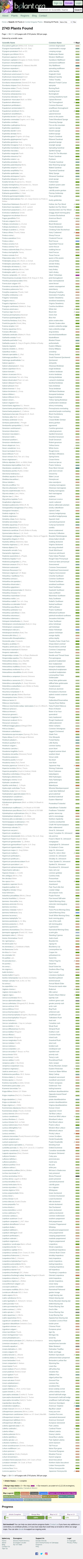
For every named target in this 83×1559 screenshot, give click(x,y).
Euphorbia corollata (10, 122)
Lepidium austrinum (12, 1218)
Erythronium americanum (16, 74)
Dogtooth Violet (55, 74)
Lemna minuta (10, 1199)
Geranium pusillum (10, 440)
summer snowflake (56, 1287)
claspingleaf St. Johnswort (59, 844)
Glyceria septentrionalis (14, 491)
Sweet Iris (52, 958)
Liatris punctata (10, 1304)
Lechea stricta (14, 1179)
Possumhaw (53, 878)
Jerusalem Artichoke (56, 618)
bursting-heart (54, 91)
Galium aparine (9, 363)
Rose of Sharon (55, 709)
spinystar (52, 85)
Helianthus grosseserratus (16, 590)
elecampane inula (56, 893)
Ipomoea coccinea (10, 907)
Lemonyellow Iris (55, 949)
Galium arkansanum (13, 366)
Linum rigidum (10, 1375)
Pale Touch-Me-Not (56, 887)
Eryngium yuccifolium (13, 54)
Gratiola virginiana (10, 516)
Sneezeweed (54, 564)
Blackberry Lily (54, 947)
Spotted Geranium (56, 434)
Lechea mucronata (11, 1173)
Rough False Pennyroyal (58, 559)
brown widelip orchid (57, 1389)
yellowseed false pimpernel (59, 1358)
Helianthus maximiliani (14, 596)
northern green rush (56, 1000)
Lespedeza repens (16, 1267)
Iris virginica (7, 969)
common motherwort (56, 1216)
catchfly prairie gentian (57, 190)
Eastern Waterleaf (55, 800)
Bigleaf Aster (54, 187)
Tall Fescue (53, 1446)
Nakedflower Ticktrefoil (57, 808)
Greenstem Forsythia (57, 295)
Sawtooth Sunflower (56, 590)
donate (21, 1529)
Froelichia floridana (14, 320)
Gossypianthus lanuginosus (17, 508)
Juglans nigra (8, 995)
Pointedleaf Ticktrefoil (57, 803)
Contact (43, 15)
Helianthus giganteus (11, 587)
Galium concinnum (15, 377)
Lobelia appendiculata (13, 1426)
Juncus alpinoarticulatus (14, 1000)
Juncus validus (11, 1060)
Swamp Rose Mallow (57, 703)
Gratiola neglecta (10, 513)
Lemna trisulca (8, 1207)
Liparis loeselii (11, 1392)
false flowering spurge (57, 165)
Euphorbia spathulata (12, 173)
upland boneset (55, 114)
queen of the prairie (56, 258)
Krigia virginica (11, 1105)
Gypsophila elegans (13, 539)
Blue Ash (52, 318)
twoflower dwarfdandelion (59, 1091)
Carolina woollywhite (57, 822)
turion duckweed (55, 1210)
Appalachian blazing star (58, 1318)
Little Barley (53, 743)
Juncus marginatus (12, 1040)
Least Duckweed (55, 1199)
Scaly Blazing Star (56, 1315)
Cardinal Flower (55, 1428)
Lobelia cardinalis (10, 1428)
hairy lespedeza (55, 1258)
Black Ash (53, 312)
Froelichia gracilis (14, 323)
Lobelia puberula (11, 1434)
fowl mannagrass (55, 493)
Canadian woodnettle (57, 1150)
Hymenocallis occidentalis (18, 819)
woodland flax (54, 1386)
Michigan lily (53, 1335)
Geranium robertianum (11, 442)
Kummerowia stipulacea (18, 1108)
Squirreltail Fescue (56, 244)
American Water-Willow (58, 1071)
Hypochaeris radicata (11, 870)
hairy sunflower (55, 593)
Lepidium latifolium (10, 1230)
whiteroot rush (54, 1012)
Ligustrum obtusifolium (17, 1324)
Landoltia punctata (22, 1148)
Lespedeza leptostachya (15, 1261)
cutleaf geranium (55, 431)
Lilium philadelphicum (11, 1338)
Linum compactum (13, 1363)
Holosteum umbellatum (12, 731)
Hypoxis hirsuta (12, 873)
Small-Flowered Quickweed (59, 357)
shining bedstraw (55, 377)
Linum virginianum (10, 1386)
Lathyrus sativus (9, 1167)
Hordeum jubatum (10, 740)
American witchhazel (57, 553)
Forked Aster (54, 182)
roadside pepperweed (57, 1238)
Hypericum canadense (11, 833)
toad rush (52, 1020)
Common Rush (54, 1035)
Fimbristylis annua (17, 261)
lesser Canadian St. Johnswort (60, 833)
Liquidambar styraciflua (12, 1403)
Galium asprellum (11, 369)
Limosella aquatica (10, 1346)
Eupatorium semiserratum (13, 108)
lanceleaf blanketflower (58, 335)
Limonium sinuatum (13, 1343)
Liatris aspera (10, 1295)
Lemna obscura (14, 1201)
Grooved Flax (54, 1380)
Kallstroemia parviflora (16, 1074)
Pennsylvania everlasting (58, 408)
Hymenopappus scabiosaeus (16, 822)
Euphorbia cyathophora (14, 125)
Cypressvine (53, 927)
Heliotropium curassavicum (13, 627)
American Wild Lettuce (57, 1116)
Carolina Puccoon (56, 1414)
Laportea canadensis (15, 1150)
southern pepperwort (57, 1218)
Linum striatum (10, 1377)
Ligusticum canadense (15, 1321)
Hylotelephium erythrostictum (19, 813)
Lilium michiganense (12, 1335)
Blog (34, 15)
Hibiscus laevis (9, 700)
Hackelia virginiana (15, 545)
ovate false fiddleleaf (57, 791)
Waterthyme (53, 785)
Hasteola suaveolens (14, 556)
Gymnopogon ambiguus (25, 536)
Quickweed (53, 360)
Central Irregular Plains (33, 22)
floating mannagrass (56, 491)
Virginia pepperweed (57, 1241)
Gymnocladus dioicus (15, 533)
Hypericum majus (15, 850)
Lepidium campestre (15, 1221)
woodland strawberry (57, 301)
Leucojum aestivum (10, 1287)
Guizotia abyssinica (14, 528)
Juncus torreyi (10, 1057)
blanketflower (54, 337)
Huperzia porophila (19, 771)
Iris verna (6, 966)
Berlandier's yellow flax (58, 1360)
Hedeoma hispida (11, 559)
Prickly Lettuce (54, 1133)
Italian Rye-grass (55, 1448)
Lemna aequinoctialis (13, 1193)
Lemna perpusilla (10, 1204)
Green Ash (53, 315)
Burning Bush (54, 88)
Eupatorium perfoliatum (12, 105)
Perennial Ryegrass (56, 1451)
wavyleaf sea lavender (57, 1343)
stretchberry (53, 289)
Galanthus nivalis (9, 352)
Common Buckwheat (57, 215)
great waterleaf (54, 794)
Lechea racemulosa (12, 1176)
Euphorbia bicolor (16, 117)
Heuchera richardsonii (13, 692)
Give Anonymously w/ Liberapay (47, 1543)
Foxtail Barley (54, 740)
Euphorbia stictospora (14, 176)
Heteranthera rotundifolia (17, 672)
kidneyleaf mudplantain (58, 669)
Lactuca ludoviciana (15, 1125)
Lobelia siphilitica (10, 1437)
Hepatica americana (16, 647)
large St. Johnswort (56, 850)
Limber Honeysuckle (57, 1465)
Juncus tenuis (10, 1054)
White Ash (53, 309)
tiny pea (52, 1165)
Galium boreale (9, 372)
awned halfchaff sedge (57, 1394)
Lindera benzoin (12, 1355)
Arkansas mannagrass (57, 488)
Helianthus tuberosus (11, 618)
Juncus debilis (10, 1026)
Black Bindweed (55, 224)
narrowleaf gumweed (57, 522)
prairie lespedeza (55, 1261)
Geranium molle (9, 437)
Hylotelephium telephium (16, 816)
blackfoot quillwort (56, 978)
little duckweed (54, 1201)
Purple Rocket (54, 896)
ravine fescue (54, 247)
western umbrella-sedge (58, 326)
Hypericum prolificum (11, 859)
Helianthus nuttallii (15, 601)
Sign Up (58, 3)
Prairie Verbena (55, 465)
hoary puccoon (54, 1411)
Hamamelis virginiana (11, 553)
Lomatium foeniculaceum (21, 1460)
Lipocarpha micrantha (17, 1400)
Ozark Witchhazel (55, 550)
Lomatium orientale (17, 1463)
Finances (39, 1544)
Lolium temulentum (10, 1457)
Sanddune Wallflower (57, 60)
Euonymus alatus (15, 88)
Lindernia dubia (13, 1358)
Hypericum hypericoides (15, 847)
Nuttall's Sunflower (56, 601)
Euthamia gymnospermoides (16, 196)
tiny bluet (52, 760)
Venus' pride (53, 757)
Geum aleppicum (11, 445)
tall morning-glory (55, 924)
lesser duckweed (55, 1193)
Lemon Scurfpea (55, 1136)
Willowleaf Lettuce (56, 1131)
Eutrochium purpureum (17, 210)
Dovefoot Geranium (56, 437)
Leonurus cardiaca (10, 1216)
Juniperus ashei (13, 1063)
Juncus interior (11, 1037)
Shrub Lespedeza (55, 1247)
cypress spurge (55, 128)
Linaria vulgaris (10, 1352)
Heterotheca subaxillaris (20, 686)
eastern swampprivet (57, 286)
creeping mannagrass (57, 485)
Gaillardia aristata (11, 337)
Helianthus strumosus (11, 615)
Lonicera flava (9, 1468)
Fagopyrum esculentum (14, 215)
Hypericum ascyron (10, 830)
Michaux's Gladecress (57, 1170)
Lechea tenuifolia (11, 1182)
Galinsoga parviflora (12, 357)
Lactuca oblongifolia (12, 1128)
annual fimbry (54, 261)
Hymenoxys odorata (11, 827)
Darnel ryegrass (55, 1457)
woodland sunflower (56, 584)
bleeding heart (54, 1145)
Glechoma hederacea (11, 474)
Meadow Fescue (55, 1454)
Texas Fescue (54, 255)
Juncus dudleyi (11, 1032)
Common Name (55, 43)
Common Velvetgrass (57, 729)
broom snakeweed (56, 530)
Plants (14, 15)
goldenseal (53, 782)
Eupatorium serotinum (13, 111)
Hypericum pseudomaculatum (16, 861)
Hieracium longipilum (12, 717)
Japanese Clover (55, 1111)
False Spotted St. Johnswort (59, 861)
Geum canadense (11, 448)
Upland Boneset (55, 100)
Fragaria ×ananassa (10, 298)
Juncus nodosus (9, 1046)
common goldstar (55, 873)
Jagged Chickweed (56, 731)
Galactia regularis (9, 346)
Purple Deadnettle (56, 1142)
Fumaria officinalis (10, 332)
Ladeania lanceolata (20, 1136)
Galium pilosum (10, 386)
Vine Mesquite (54, 737)
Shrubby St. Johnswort (57, 859)
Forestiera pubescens (12, 289)
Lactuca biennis (15, 1114)
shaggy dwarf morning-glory (59, 213)
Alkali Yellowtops (55, 275)
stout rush (52, 1043)
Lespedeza (53, 1244)
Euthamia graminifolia (14, 193)
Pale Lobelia (54, 1426)
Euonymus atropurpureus (14, 94)
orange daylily (54, 635)
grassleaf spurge (55, 142)
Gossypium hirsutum (11, 511)
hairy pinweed (54, 1173)
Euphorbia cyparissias (11, 128)
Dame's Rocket (55, 652)
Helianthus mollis (11, 598)
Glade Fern (53, 734)
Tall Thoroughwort (56, 102)
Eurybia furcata (16, 182)
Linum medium (14, 1369)
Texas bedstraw (55, 389)
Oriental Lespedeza (56, 1275)
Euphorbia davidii (11, 131)
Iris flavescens (10, 949)
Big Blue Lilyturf (55, 1409)
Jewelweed (53, 884)
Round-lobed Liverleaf (57, 647)
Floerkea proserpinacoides (15, 281)
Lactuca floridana (13, 1119)
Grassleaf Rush (55, 1040)
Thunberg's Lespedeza (57, 1272)
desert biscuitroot (55, 1460)
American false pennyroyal (59, 562)
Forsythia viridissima (12, 295)
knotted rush (53, 1046)
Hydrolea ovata (14, 791)
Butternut (52, 989)
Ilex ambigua (12, 876)
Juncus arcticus (10, 1006)
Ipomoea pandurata (14, 921)
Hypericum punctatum (12, 864)
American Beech (55, 218)
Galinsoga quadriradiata (13, 360)
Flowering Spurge (56, 122)
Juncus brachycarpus (13, 1012)
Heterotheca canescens (17, 680)
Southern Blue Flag (56, 969)
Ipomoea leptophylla (12, 918)
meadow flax (54, 1372)
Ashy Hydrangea (55, 780)
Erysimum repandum (11, 68)
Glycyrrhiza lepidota (12, 499)
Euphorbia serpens (12, 168)
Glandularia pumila (15, 471)
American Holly (55, 881)
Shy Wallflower (54, 65)
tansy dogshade (55, 1341)
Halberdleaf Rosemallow (58, 700)
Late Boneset (54, 111)
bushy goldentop (55, 200)
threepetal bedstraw (56, 394)
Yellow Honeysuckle (57, 1468)
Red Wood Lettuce (56, 1122)
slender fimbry (54, 264)
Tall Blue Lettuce (55, 1114)
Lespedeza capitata (12, 1250)
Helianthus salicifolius (14, 613)
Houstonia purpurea (10, 757)
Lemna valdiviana (11, 1213)
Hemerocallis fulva (11, 635)
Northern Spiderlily (56, 819)
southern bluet (54, 754)
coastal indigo (54, 890)
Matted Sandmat (55, 168)
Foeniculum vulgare (11, 283)
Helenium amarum (15, 564)
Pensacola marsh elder (58, 986)
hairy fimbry (53, 269)
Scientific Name (8, 43)
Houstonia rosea (13, 763)
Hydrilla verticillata (14, 785)
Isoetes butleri (11, 975)
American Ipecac (55, 462)
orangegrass (53, 842)
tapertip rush (53, 998)
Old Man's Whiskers (56, 454)
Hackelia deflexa (15, 542)
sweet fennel (54, 283)
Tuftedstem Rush (55, 1018)
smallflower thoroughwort (58, 108)
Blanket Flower (54, 340)
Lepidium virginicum (11, 1241)
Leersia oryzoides (12, 1187)
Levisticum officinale (15, 1292)
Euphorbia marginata (12, 153)
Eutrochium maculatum (17, 207)
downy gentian (54, 423)
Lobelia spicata (10, 1440)
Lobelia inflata (8, 1431)
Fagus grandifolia (11, 218)
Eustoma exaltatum (18, 190)
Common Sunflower (56, 579)
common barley (55, 746)
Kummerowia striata (16, 1111)
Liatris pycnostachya (12, 1306)
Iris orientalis (9, 955)
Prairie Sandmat (55, 156)
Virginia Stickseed (56, 545)
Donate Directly (41, 1541)
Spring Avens (54, 457)
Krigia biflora (14, 1091)
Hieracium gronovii (10, 714)
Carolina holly (54, 876)
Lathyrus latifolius (10, 1159)
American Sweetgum (57, 1403)
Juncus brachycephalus (19, 1015)
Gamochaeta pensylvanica (18, 408)
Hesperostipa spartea (17, 658)
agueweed (53, 425)
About (5, 15)
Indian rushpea (54, 726)
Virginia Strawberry (56, 303)
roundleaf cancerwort (57, 1080)
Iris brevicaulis (9, 944)
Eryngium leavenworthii (17, 48)
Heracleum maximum (14, 650)
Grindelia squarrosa (15, 525)
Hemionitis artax (12, 641)
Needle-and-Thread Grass (59, 655)
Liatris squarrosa (12, 1315)
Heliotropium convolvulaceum (19, 624)
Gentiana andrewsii (12, 420)
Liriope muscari (16, 1409)
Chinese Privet (54, 1326)
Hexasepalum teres (17, 697)
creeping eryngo (55, 51)
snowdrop (52, 352)
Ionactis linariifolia (13, 898)
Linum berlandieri (11, 1360)
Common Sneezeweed (57, 567)
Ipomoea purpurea (12, 924)
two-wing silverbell (56, 547)
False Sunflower (55, 621)
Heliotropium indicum (11, 630)
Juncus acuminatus (12, 998)
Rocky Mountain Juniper (58, 1066)
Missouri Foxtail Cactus (58, 83)
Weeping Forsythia (56, 292)
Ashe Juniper (54, 1063)
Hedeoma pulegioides (14, 562)
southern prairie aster (57, 185)
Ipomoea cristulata (12, 910)
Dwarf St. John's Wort (57, 853)
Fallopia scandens (13, 230)
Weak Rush (53, 1026)
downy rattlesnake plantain (59, 505)
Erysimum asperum (14, 57)
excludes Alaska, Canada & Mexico (23, 1488)
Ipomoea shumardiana (17, 930)
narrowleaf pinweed (56, 1182)
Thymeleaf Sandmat (56, 170)
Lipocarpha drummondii (18, 1397)
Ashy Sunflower (55, 598)
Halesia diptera (10, 547)
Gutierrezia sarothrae (19, 530)
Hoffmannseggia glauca (17, 726)
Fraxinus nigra (11, 312)
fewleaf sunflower (55, 604)
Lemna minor (8, 1196)
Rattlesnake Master (56, 54)
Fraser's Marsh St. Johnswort (60, 839)
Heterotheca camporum (18, 676)
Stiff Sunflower (54, 607)
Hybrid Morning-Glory (57, 901)
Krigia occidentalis (11, 1102)
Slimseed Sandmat (56, 176)
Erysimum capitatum (20, 60)
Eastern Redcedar (56, 1069)
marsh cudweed (55, 502)
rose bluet (52, 763)
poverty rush (53, 1054)
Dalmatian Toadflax (56, 1349)
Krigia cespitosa (16, 1095)
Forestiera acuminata (15, 286)
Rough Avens (54, 451)
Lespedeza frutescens (15, 1255)
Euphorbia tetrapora (13, 179)
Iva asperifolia (10, 986)
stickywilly (53, 363)
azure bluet (53, 748)
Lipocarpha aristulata (17, 1394)
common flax (54, 1383)
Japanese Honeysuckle (58, 1471)
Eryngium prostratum (15, 51)
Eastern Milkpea (55, 346)
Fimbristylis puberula (15, 269)
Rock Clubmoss (55, 771)
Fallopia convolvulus (14, 224)
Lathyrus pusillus (11, 1165)
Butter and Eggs (55, 1352)
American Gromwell (56, 1420)
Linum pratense (14, 1372)
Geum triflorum (10, 454)
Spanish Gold (54, 519)
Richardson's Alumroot (57, 692)
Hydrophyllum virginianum (13, 800)
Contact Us (6, 1546)
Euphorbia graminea (12, 142)
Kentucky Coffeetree (56, 533)
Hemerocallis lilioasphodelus (14, 638)
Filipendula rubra (14, 258)
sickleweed (53, 221)
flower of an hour (55, 711)
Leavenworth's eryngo (57, 48)
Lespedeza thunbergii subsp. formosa (23, 1275)
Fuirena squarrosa (12, 329)
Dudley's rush (54, 1032)
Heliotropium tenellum (15, 633)
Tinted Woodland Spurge (58, 119)
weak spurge (54, 179)
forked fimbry (54, 266)
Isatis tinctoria (8, 972)
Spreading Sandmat (56, 148)
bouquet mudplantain (57, 667)
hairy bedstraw (54, 386)
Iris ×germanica (9, 941)
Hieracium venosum (10, 723)
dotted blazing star (56, 1304)
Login (78, 3)
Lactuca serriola (9, 1133)
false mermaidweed (56, 281)
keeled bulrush (54, 981)
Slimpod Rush (54, 1029)
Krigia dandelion (12, 1099)
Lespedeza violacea (13, 1278)
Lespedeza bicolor (12, 1247)
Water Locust (54, 476)
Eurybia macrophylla (14, 187)
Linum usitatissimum (11, 1383)
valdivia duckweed (56, 1213)
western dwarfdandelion (58, 1102)
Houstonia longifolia (13, 751)
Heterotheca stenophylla (19, 683)
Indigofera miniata (12, 890)
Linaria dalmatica (12, 1349)
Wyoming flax (54, 1363)
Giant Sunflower (55, 587)
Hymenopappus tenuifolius (15, 825)
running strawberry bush (58, 97)
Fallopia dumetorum (14, 227)
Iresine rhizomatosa (12, 938)
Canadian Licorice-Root (58, 1321)
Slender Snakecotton (57, 323)
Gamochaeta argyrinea (15, 405)
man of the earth (55, 921)
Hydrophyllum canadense (13, 797)
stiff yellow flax (54, 1369)
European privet (55, 1329)
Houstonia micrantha (17, 754)
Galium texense (11, 389)
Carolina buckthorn (56, 306)
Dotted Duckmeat (55, 1148)
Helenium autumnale (11, 567)
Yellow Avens (54, 445)
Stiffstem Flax (54, 1375)
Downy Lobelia (54, 1434)
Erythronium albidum (12, 71)
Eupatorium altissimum (12, 102)
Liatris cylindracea (12, 1298)
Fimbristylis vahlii (13, 272)
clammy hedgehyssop (57, 513)
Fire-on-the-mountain (57, 125)
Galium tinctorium (12, 391)
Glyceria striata (13, 493)
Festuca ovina (8, 235)
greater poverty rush (56, 1003)
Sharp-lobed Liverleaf (57, 644)
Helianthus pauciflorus (12, 607)
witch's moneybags (56, 816)
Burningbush (54, 94)
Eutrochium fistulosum (19, 204)
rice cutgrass (54, 1187)
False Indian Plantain (57, 556)
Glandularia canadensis (14, 468)
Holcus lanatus (9, 729)
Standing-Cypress (56, 935)
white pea (52, 1167)
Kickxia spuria (12, 1080)
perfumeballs (54, 343)
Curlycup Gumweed (56, 525)
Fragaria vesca (9, 301)
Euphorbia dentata (12, 134)
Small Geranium (55, 440)
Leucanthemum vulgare (13, 1284)
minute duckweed (55, 1204)
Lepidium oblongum (12, 1233)
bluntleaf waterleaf (56, 797)
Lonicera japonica (12, 1471)
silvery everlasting (56, 405)
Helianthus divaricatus (11, 584)
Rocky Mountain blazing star (60, 1301)
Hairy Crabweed (55, 232)
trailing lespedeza (55, 1264)
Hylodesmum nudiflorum (21, 808)
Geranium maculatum (11, 434)
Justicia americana (12, 1071)
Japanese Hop (54, 765)
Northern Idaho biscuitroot (59, 1463)
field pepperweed (55, 1221)
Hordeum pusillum (11, 743)
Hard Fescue (54, 252)
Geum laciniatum (11, 451)
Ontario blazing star (56, 1298)
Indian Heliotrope (55, 630)
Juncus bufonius (9, 1020)
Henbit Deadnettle (56, 1139)
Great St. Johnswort (56, 830)
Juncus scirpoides (11, 1049)
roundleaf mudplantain (57, 672)
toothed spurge (54, 134)
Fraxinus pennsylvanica (15, 315)
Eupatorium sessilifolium (12, 114)
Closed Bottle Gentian (57, 420)
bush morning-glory (56, 918)
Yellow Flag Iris (55, 961)
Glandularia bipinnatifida (16, 465)
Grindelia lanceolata (12, 522)
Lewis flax (53, 1366)
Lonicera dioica (9, 1465)
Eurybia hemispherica (20, 185)
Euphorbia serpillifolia (12, 170)
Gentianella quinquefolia (15, 425)
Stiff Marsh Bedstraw (57, 391)
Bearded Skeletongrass (58, 536)
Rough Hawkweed (56, 720)
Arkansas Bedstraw (56, 366)
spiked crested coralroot (58, 694)
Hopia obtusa (18, 737)
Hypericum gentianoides (16, 842)
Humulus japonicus (16, 765)
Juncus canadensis (16, 1023)
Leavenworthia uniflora (17, 1170)
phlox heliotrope (55, 624)
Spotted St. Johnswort (57, 864)
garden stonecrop (55, 813)
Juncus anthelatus (18, 1003)
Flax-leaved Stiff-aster (57, 898)
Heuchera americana (11, 689)
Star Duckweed (55, 1207)
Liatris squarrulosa (12, 1318)
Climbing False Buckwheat (59, 230)
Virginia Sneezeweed (57, 573)
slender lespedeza (56, 1281)
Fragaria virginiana (13, 303)
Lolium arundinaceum (18, 1446)
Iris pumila (7, 964)
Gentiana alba (13, 417)
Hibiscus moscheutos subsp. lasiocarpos (25, 706)
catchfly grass (54, 1185)
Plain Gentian (54, 417)
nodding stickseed (56, 542)
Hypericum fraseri (15, 839)
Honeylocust (53, 479)
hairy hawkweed (55, 717)
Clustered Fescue (55, 238)
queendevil (53, 714)
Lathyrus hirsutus (9, 1156)
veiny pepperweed (56, 1233)
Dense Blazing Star (56, 1312)
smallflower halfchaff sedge (59, 1400)
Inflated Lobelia (55, 1431)
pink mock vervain (56, 471)
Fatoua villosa (13, 232)
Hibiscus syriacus (10, 709)
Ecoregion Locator (19, 1543)
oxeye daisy (53, 1284)
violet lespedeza (55, 1278)
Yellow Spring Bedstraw (58, 400)
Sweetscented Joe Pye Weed (60, 210)
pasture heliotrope (56, 633)
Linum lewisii (9, 1366)
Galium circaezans (12, 374)
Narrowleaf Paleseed (57, 1289)
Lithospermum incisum (13, 1417)
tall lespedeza (54, 1270)
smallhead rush (55, 1015)
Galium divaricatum (15, 380)
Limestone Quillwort (56, 975)
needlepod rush (55, 1049)
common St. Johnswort (57, 856)
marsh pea (53, 1162)
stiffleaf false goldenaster (58, 683)
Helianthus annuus (10, 579)
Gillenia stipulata (17, 462)
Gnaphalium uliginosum (12, 502)
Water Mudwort (54, 1346)
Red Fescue (53, 241)
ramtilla (51, 528)
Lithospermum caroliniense (24, 1414)
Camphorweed (54, 686)
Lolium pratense (15, 1454)
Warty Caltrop (54, 1074)
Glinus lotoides (9, 482)
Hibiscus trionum (9, 711)
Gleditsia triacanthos (11, 479)
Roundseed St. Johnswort (59, 867)
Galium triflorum (11, 397)
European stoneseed (57, 1423)
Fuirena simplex (10, 326)
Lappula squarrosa (15, 1153)
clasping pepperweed (57, 1236)
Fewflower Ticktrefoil (57, 810)
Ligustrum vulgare (10, 1329)
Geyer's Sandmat (55, 136)
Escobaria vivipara (15, 85)
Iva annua (7, 983)
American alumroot (56, 689)
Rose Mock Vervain (56, 468)
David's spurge (54, 131)
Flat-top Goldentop (56, 193)
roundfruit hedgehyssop (58, 516)
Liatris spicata (11, 1312)
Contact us (54, 1524)
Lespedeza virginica (14, 1281)
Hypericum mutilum (10, 853)
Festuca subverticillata (17, 249)
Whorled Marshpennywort (59, 788)
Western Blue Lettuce (57, 1128)
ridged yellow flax (55, 1377)
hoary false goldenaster (58, 680)
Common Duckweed (57, 1196)
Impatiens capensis (12, 884)
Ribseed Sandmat (56, 139)
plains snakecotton (56, 320)
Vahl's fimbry (54, 272)
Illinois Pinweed (55, 1176)
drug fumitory (54, 332)
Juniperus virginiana (11, 1069)
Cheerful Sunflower (56, 576)
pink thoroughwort (56, 278)
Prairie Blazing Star (56, 1306)
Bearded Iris (53, 941)
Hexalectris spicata (16, 694)
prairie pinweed (55, 1179)
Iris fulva (9, 952)
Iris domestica (16, 947)
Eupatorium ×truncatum (17, 100)
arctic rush (53, 1006)
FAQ (37, 1546)
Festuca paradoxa (11, 238)
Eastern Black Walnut (57, 995)
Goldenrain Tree (55, 1086)
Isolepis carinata (16, 981)
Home (4, 22)
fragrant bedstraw (55, 397)
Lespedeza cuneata (18, 1253)
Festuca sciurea (10, 244)
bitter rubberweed (55, 827)
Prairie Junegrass (55, 1083)
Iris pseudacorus (9, 961)
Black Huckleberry (56, 414)
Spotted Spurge (55, 151)
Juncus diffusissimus (13, 1029)
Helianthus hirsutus (11, 593)
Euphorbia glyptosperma (15, 139)
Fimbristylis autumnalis (19, 264)
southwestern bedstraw (58, 403)
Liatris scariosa (12, 1309)
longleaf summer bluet (57, 751)
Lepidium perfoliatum (11, 1236)
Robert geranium (55, 442)
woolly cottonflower (56, 508)
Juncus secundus (15, 1052)
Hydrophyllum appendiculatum (16, 794)
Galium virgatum (10, 403)
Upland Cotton (54, 511)
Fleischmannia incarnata (22, 278)
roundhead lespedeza (57, 1250)
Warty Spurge (54, 173)
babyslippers (54, 774)
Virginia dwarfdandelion (58, 1105)
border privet (53, 1324)
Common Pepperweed (57, 1224)
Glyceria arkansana (13, 488)
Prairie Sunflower (55, 610)
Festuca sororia (10, 247)
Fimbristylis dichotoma (14, 266)
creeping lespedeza (56, 1267)
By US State (17, 1544)
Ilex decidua (9, 878)
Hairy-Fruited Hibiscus (57, 706)
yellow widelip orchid (57, 1392)
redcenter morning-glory (58, 904)
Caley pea (53, 1156)
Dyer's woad (53, 972)
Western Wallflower (56, 57)
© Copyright (71, 1541)
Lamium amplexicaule (11, 1139)
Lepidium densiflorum (13, 1224)
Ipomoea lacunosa (10, 915)
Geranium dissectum (11, 431)
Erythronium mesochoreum (15, 77)
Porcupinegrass (55, 658)
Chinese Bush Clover (57, 1253)
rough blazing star (56, 1295)
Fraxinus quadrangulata (14, 318)
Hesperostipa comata (20, 655)
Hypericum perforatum (11, 856)
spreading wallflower (57, 68)
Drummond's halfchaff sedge (60, 1397)
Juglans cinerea (9, 989)
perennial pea (54, 1159)
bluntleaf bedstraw (56, 383)
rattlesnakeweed (55, 723)
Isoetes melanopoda (19, 978)
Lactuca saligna (9, 1131)
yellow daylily (54, 638)
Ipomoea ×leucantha (12, 901)
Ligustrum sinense (11, 1326)
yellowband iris (54, 955)
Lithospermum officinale (12, 1423)
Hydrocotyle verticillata (14, 788)
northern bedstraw (56, 372)
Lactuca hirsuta (13, 1122)
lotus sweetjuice (55, 482)
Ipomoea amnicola (12, 904)
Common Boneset (56, 105)
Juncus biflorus (10, 1009)
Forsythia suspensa (15, 292)
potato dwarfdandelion (57, 1099)
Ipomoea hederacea (12, 913)
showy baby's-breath (57, 539)
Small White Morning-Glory (59, 915)
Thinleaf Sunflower (56, 581)
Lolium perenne (9, 1451)
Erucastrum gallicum (17, 46)
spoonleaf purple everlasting (60, 411)
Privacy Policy (72, 1543)
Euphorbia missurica (12, 156)
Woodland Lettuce (56, 1119)
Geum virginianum (10, 459)
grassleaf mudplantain (57, 661)
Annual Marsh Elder (56, 983)
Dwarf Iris (52, 964)
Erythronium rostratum (13, 80)
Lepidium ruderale (10, 1238)
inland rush (53, 1037)
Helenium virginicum (14, 573)
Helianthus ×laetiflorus (13, 576)
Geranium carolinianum (12, 428)
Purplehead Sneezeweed (58, 570)
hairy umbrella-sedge (57, 329)
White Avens (53, 448)
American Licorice (56, 499)
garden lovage (54, 1292)
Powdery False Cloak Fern (59, 641)
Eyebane (52, 159)
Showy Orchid (54, 354)
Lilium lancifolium (12, 1332)
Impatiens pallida (10, 887)
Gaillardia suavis (22, 343)
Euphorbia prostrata (12, 162)
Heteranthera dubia (16, 661)
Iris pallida (8, 958)
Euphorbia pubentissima (14, 165)
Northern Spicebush (56, 1355)
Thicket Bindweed (56, 227)
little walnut (53, 992)
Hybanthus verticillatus (16, 774)
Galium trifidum (9, 394)
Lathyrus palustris (10, 1162)
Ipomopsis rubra (12, 935)
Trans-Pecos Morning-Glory (59, 910)
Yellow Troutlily (55, 80)
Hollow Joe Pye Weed (57, 204)
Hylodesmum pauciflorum (22, 810)
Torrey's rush (54, 1057)
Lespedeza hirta (13, 1258)
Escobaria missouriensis (18, 83)
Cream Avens (54, 459)
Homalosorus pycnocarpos (20, 734)
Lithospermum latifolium (14, 1420)
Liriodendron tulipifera (11, 1406)
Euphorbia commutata (18, 119)
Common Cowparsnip (57, 650)
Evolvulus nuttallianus (13, 213)
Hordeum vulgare (9, 746)
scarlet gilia (53, 932)
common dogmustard (57, 46)
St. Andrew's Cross (56, 847)
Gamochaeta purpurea (15, 411)
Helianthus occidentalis (14, 604)
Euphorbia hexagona (16, 145)
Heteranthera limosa (14, 664)
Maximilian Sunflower (57, 596)
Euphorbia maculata (11, 151)
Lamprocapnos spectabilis (17, 1145)
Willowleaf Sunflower (57, 613)
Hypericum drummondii (23, 836)
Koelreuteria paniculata (13, 1086)
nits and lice (53, 836)
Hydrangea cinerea (12, 780)
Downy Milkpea (55, 349)
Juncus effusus (9, 1035)
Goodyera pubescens (15, 505)
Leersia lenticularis (12, 1185)
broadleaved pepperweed (59, 1230)
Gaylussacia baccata (18, 414)
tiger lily (52, 1332)
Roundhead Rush (55, 1060)
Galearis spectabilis (13, 354)
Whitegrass (53, 1190)
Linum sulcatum (11, 1380)
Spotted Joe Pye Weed (57, 207)
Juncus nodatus (11, 1043)
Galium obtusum (12, 383)
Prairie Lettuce (54, 1125)
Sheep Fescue (54, 235)
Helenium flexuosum (12, 570)
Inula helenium (8, 893)
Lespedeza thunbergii (15, 1272)
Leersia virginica (11, 1190)
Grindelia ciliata (14, 519)
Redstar (52, 907)
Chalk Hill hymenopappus (59, 825)
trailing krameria (55, 1088)
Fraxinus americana (10, 309)
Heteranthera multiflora (16, 667)
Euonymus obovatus (12, 97)
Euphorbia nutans (11, 159)
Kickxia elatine (12, 1077)
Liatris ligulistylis (17, 1301)
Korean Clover (54, 1108)
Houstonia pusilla (12, 760)
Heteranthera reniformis (16, 669)
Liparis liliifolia (16, 1389)
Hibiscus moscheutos (11, 703)
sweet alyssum (54, 1443)
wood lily (52, 1338)
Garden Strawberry (56, 298)
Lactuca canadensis (10, 1116)
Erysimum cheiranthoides (13, 63)
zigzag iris (53, 944)
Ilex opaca (8, 881)
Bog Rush (53, 1009)
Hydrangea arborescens (12, 777)
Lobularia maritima (13, 1443)
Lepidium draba (9, 1227)
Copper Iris (53, 952)
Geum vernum (15, 457)
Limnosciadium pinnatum (22, 1341)
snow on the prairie (56, 117)
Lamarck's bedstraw (56, 380)
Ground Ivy (53, 474)
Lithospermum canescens (18, 1411)
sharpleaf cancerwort (57, 1077)
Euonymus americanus (12, 91)
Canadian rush (54, 1023)
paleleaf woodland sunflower (60, 615)
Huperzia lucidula (15, 768)
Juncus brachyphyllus (14, 1018)
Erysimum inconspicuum (19, 65)
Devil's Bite (53, 1309)
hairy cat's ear (54, 870)
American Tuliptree (56, 1406)
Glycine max (10, 496)
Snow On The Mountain (58, 153)
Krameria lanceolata (11, 1088)
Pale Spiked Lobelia (56, 1440)
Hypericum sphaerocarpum (15, 867)
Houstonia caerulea (10, 748)
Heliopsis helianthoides (15, 621)
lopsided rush (54, 1052)
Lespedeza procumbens (14, 1264)
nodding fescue (55, 249)
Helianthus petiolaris (12, 610)
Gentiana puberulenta (14, 423)
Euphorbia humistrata (17, 148)
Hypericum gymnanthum (18, 844)
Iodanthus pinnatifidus (16, 896)
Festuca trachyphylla (13, 252)
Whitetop (52, 1227)
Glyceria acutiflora (11, 485)
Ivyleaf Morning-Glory (57, 913)
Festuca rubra (8, 241)
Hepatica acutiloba (11, 644)
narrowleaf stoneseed (57, 1417)
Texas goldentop (55, 196)
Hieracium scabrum (12, 720)
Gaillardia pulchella (12, 340)
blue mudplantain (55, 664)
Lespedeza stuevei (11, 1270)
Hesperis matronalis (10, 652)
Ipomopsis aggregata (17, 932)
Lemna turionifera (12, 1210)
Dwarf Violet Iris (55, 966)
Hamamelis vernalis (12, 550)
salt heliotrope (54, 627)
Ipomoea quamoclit (10, 927)
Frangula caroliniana (16, 306)
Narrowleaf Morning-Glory (59, 930)
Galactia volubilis (13, 349)
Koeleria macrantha (16, 1083)
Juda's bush (53, 938)
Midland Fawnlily (55, 77)
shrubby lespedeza (56, 1255)
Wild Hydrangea (55, 777)
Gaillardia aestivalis (16, 335)
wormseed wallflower (57, 63)
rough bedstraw (55, 369)
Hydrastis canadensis (11, 782)
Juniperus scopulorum (13, 1066)
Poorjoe (52, 697)
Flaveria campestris (14, 275)
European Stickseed (56, 1153)
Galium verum (8, 400)
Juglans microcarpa (11, 992)
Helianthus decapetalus (12, 581)
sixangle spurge (55, 145)
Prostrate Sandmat (56, 162)
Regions (25, 15)
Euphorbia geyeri (16, 136)
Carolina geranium (56, 428)
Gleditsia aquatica (12, 476)
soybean (52, 496)
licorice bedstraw (55, 374)
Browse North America (21, 1541)
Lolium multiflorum (11, 1448)
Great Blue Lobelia (56, 1437)
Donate (69, 3)
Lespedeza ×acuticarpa (16, 1244)
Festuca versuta (10, 255)
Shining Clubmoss (56, 768)
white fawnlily (54, 71)
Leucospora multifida (15, 1289)
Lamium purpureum (10, 1142)
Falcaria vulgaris (11, 221)
